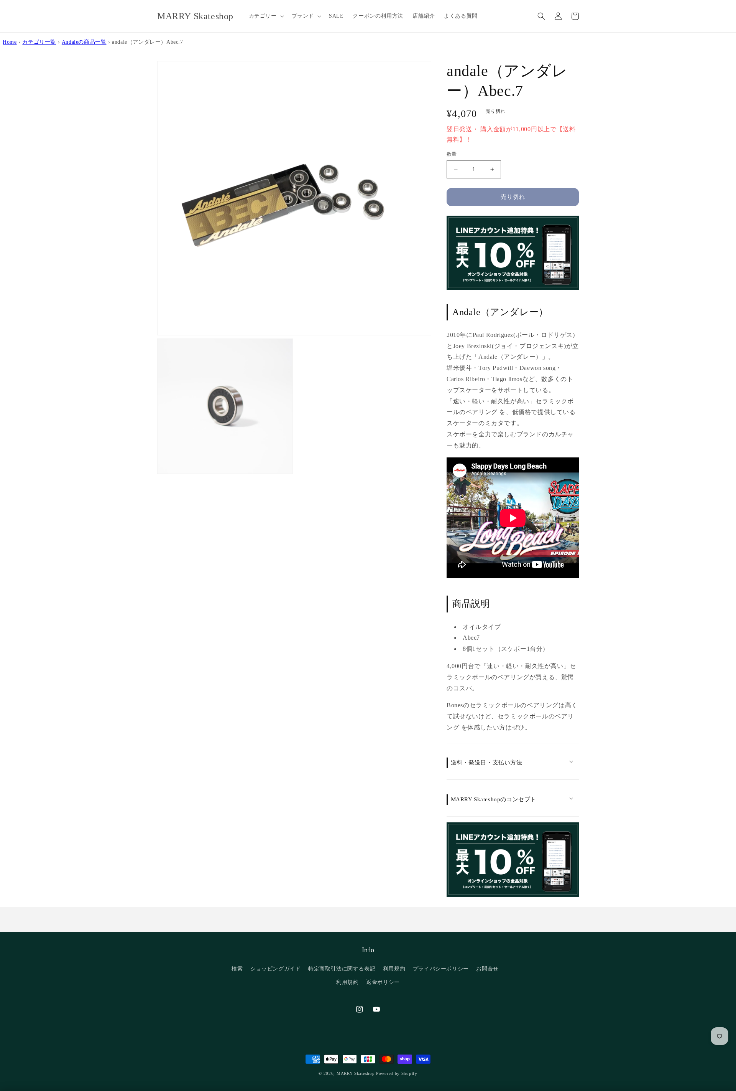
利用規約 (394, 969)
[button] (265, 16)
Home (9, 42)
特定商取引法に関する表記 (341, 969)
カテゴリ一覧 (39, 42)
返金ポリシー (383, 982)
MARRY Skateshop (356, 1073)
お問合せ (487, 969)
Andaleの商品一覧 (84, 42)
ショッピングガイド (275, 969)
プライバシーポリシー (441, 969)
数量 (452, 154)
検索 (237, 969)
